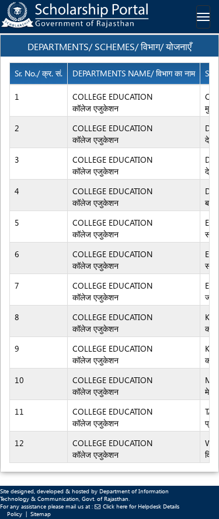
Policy (14, 513)
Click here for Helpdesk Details (141, 506)
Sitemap (40, 513)
